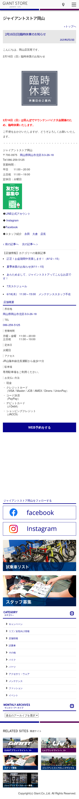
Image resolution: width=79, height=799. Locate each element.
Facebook (12, 227)
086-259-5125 (11, 325)
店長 (43, 234)
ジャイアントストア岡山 (24, 18)
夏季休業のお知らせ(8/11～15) (25, 266)
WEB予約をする (39, 427)
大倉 (35, 234)
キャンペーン (16, 624)
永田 (27, 234)
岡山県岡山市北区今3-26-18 (37, 155)
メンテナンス (16, 681)
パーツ (12, 666)
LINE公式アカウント (18, 213)
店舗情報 (13, 638)
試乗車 (12, 645)
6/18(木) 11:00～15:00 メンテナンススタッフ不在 (39, 294)
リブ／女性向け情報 (19, 631)
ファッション (16, 688)
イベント (13, 695)
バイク (12, 659)
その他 (12, 652)
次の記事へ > (30, 244)
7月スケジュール (17, 286)
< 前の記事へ (11, 244)
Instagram (12, 220)
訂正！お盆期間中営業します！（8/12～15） (34, 258)
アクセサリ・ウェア (19, 673)
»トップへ (70, 26)
